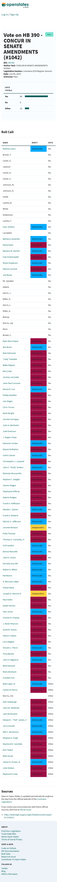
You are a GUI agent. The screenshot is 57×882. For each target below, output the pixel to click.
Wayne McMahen (10, 449)
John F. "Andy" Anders (13, 467)
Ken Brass (7, 347)
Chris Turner (8, 407)
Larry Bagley (8, 641)
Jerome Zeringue (11, 419)
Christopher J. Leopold (13, 461)
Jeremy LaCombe (11, 377)
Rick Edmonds (9, 353)
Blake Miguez (9, 365)
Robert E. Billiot (10, 569)
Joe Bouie (7, 274)
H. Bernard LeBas (11, 581)
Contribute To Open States (13, 859)
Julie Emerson (9, 431)
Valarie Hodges (10, 497)
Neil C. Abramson (11, 731)
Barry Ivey (7, 371)
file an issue (25, 809)
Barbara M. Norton (11, 250)
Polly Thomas (9, 533)
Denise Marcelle (10, 551)
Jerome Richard (10, 527)
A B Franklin (8, 545)
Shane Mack (8, 587)
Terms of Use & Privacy (11, 839)
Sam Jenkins (9, 226)
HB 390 (11, 62)
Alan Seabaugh (10, 701)
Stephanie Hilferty (11, 491)
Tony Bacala (8, 653)
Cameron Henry (10, 689)
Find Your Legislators (11, 831)
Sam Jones (8, 611)
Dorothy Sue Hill (10, 563)
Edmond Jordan (10, 443)
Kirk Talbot (8, 749)
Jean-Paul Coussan (11, 383)
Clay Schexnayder (11, 256)
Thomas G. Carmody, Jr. (14, 539)
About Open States (10, 836)
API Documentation (10, 851)
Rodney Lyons (9, 148)
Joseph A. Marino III (12, 593)
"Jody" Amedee (10, 359)
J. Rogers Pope (10, 437)
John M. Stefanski (11, 707)
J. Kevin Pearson (10, 623)
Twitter (4, 868)
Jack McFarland (10, 713)
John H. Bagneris (11, 659)
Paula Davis (8, 244)
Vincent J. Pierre (10, 647)
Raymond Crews (10, 774)
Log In (4, 14)
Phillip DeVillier (10, 395)
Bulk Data (5, 853)
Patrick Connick (10, 268)
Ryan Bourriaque (10, 341)
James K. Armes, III (11, 761)
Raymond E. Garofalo (12, 743)
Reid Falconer (9, 665)
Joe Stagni (8, 401)
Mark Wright (8, 413)
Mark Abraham (9, 671)
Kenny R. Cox (9, 389)
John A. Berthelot (11, 425)
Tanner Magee (9, 485)
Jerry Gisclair (9, 725)
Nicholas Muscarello (12, 473)
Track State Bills (8, 833)
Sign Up (14, 14)
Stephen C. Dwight (11, 479)
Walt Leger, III (9, 683)
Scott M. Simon (10, 629)
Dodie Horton (9, 605)
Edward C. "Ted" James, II (14, 719)
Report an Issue (8, 856)
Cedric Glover (9, 455)
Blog (3, 871)
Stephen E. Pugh (10, 737)
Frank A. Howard (10, 515)
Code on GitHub (8, 848)
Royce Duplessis (10, 262)
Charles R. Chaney (11, 617)
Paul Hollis (7, 599)
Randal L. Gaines (10, 509)
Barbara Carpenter (11, 238)
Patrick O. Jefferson (12, 521)
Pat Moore (7, 575)
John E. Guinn (9, 557)
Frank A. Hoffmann (11, 503)
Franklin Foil (8, 677)
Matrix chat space (9, 873)
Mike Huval (8, 755)
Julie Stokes (8, 768)
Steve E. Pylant (9, 635)
